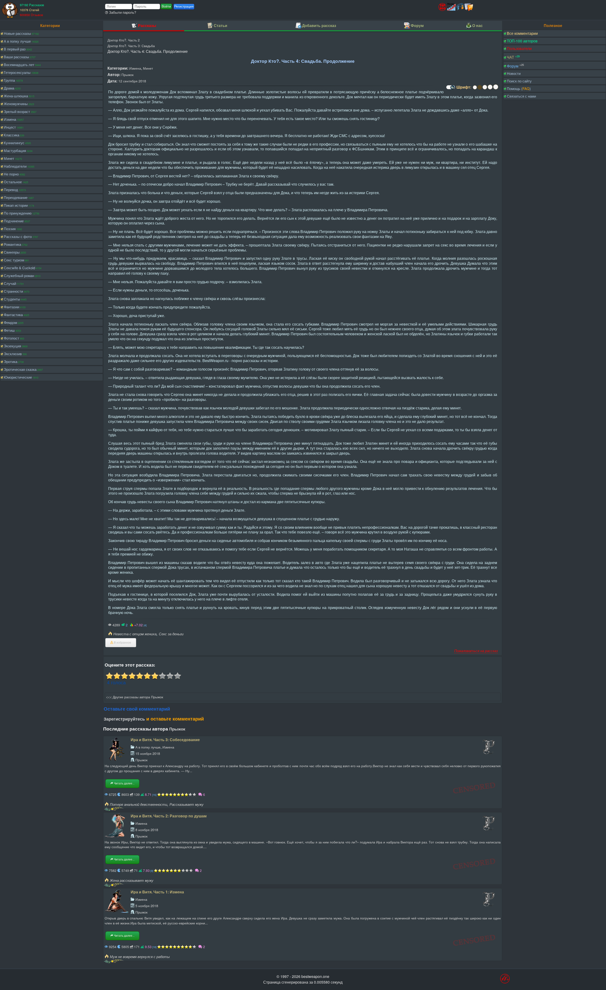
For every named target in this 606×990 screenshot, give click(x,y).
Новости (514, 73)
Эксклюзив (13, 353)
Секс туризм (14, 259)
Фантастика (13, 314)
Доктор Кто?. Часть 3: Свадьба (131, 45)
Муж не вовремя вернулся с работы (140, 956)
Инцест (10, 127)
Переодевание (15, 197)
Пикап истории (16, 205)
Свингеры (12, 252)
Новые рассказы (17, 33)
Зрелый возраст (17, 111)
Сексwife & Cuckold (19, 267)
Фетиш (9, 330)
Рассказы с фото (18, 236)
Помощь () (519, 88)
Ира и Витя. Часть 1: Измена (157, 892)
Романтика (12, 244)
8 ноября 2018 (146, 829)
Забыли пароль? (122, 12)
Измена (10, 119)
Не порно (11, 173)
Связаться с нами (521, 96)
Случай (10, 283)
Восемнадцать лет (19, 64)
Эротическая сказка (20, 369)
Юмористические (18, 377)
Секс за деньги (171, 633)
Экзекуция (12, 345)
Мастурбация (15, 150)
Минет (9, 158)
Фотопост (11, 338)
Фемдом (10, 322)
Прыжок (127, 74)
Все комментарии (522, 33)
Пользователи (519, 48)
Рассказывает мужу (186, 804)
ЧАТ (510, 57)
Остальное (13, 181)
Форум (512, 65)
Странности (13, 291)
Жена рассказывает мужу (131, 880)
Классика (11, 134)
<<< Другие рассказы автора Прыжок (134, 696)
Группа (9, 80)
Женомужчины (16, 103)
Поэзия (10, 228)
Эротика (10, 361)
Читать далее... (123, 783)
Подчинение (14, 220)
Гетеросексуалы (17, 72)
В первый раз (15, 48)
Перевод (11, 189)
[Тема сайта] (450, 89)
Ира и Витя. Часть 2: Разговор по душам (169, 816)
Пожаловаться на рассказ (476, 650)
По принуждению (17, 213)
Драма (9, 87)
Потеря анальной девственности (138, 804)
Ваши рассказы (16, 56)
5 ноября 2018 (146, 905)
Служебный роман (19, 275)
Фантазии (11, 306)
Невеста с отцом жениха (134, 633)
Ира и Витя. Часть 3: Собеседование (165, 739)
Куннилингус (14, 142)
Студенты (12, 298)
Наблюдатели (15, 166)
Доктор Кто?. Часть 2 (123, 39)
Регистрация (184, 6)
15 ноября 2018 (147, 753)
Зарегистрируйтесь (124, 719)
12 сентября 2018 (132, 80)
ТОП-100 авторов (522, 41)
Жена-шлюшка (16, 95)
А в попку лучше (17, 41)
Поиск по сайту (519, 80)
